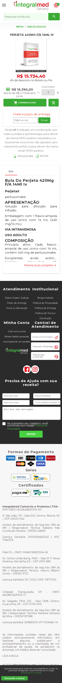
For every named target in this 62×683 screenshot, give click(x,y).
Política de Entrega (45, 308)
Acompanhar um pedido (16, 341)
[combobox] (31, 16)
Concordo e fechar (14, 678)
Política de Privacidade (45, 303)
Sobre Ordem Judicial (17, 297)
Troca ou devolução (17, 308)
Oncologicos (36, 26)
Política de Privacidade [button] (31, 672)
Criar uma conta (17, 331)
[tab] (11, 171)
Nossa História (45, 297)
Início (20, 26)
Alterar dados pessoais (16, 336)
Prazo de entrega (16, 303)
